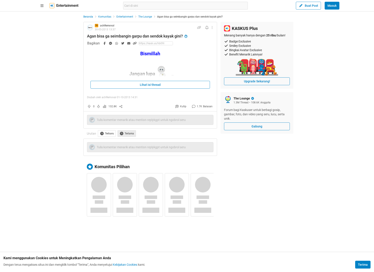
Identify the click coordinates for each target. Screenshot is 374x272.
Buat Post (311, 5)
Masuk (332, 5)
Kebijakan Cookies (125, 264)
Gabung (256, 126)
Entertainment (124, 16)
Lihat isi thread (150, 84)
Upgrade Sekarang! (257, 81)
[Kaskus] (52, 5)
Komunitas (104, 16)
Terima (363, 264)
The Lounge (145, 16)
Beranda (88, 16)
